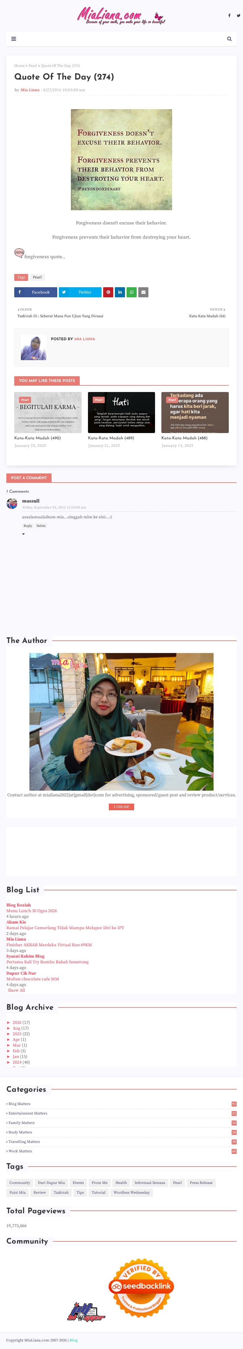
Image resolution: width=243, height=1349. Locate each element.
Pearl (32, 65)
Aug (17, 1028)
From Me (100, 1182)
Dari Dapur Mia (51, 1182)
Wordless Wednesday (132, 1192)
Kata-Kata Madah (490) (37, 438)
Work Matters (122, 1151)
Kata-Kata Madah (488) (184, 438)
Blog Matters (122, 1104)
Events (78, 1182)
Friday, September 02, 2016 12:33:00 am (54, 507)
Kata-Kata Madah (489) (111, 438)
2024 (17, 1062)
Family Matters (122, 1122)
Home (19, 65)
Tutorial (99, 1192)
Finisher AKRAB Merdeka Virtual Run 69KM (49, 945)
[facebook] (229, 15)
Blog (74, 1340)
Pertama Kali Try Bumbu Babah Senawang (47, 962)
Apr (17, 1040)
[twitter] (237, 15)
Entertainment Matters (122, 1113)
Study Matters (122, 1132)
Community (19, 1182)
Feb (17, 1051)
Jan (16, 1057)
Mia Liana (30, 89)
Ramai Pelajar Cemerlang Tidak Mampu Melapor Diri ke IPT (65, 928)
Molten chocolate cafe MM (32, 979)
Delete (41, 526)
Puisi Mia (17, 1192)
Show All (16, 990)
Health (121, 1182)
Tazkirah (61, 1192)
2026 (17, 1022)
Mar (17, 1045)
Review (40, 1192)
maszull (31, 501)
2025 (17, 1034)
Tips (80, 1192)
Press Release (201, 1182)
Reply (28, 526)
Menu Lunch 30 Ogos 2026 (31, 911)
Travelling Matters (122, 1141)
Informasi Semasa (150, 1182)
